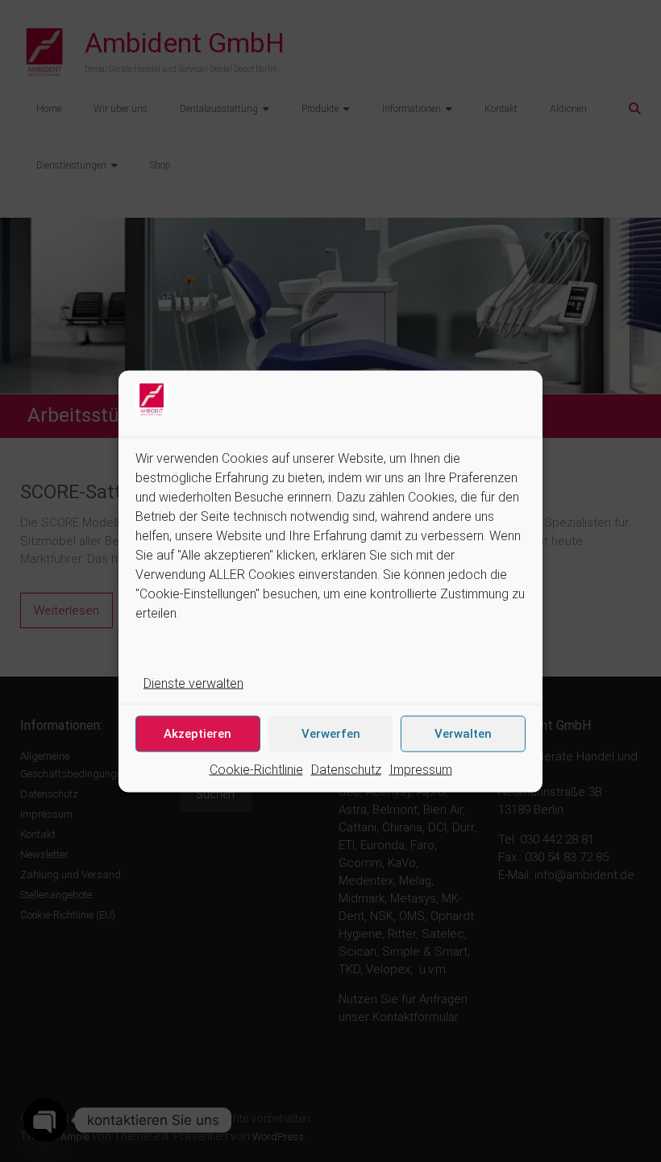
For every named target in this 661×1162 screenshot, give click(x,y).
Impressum (420, 769)
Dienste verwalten (193, 682)
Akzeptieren (197, 734)
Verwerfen (330, 734)
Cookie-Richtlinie (256, 769)
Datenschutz (346, 769)
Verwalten (463, 734)
